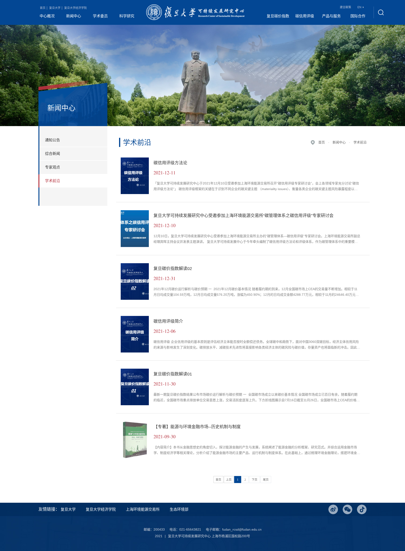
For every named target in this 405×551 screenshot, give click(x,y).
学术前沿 (360, 142)
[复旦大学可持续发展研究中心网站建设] (195, 12)
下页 (254, 479)
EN (359, 7)
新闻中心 (73, 16)
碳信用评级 (304, 16)
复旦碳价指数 (278, 16)
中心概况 (47, 16)
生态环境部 (179, 509)
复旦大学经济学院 (75, 8)
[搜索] (381, 12)
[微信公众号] (347, 509)
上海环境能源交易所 (143, 509)
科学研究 (126, 16)
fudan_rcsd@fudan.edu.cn (242, 529)
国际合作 (357, 16)
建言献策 (345, 7)
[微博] (333, 509)
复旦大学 (54, 8)
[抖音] (362, 509)
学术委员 (100, 16)
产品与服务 (331, 16)
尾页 (266, 479)
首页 (42, 8)
